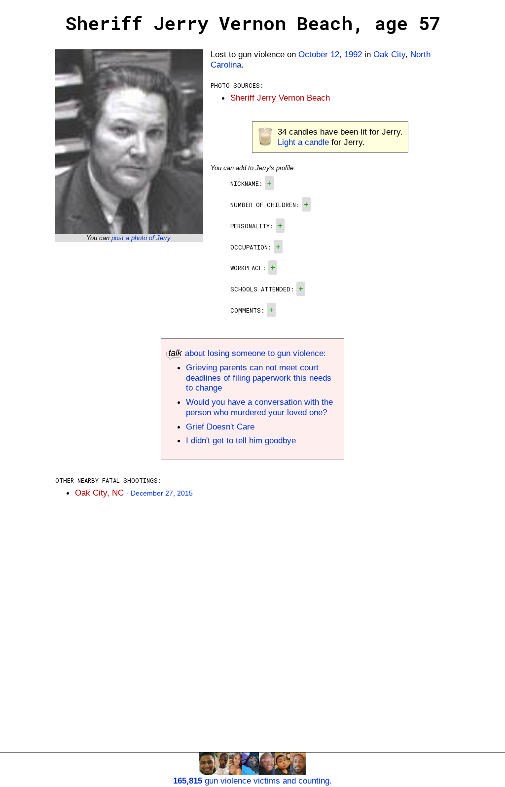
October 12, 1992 (330, 54)
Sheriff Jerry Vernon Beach (280, 98)
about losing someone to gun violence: (254, 353)
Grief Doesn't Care (220, 426)
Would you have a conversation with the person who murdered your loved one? (259, 407)
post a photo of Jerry (140, 238)
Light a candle (303, 142)
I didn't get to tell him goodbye (241, 440)
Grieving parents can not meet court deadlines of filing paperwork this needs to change (258, 377)
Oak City (389, 54)
